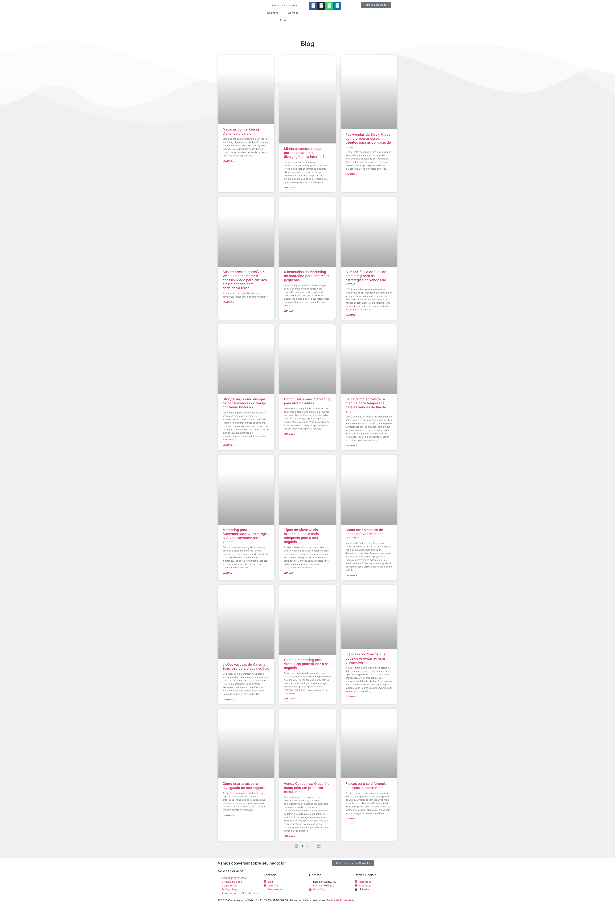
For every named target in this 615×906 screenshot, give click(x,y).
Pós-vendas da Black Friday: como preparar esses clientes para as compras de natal (368, 140)
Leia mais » (228, 161)
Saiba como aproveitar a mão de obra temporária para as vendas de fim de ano (365, 405)
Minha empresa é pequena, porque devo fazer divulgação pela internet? (306, 153)
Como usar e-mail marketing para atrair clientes (307, 401)
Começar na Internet (284, 5)
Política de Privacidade (340, 900)
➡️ (319, 846)
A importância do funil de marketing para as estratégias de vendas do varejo (365, 278)
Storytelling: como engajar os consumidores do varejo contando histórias (244, 403)
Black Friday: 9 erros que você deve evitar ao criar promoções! (365, 658)
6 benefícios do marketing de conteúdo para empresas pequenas (306, 276)
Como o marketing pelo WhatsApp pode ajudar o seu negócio (307, 664)
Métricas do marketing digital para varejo (241, 131)
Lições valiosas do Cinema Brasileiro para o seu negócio (246, 666)
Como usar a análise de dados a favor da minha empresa (364, 534)
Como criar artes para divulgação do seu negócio (244, 786)
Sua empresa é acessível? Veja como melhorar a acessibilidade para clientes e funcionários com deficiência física (245, 280)
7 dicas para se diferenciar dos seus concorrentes (366, 786)
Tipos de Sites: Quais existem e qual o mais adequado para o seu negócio (301, 536)
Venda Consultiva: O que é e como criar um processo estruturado (306, 788)
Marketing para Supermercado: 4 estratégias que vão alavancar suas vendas (246, 536)
